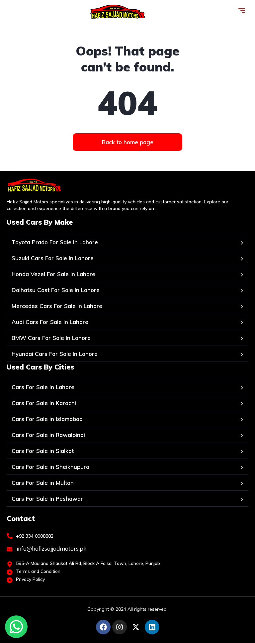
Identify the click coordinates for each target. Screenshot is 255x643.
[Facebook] (103, 627)
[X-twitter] (135, 627)
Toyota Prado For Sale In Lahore (55, 242)
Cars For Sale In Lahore (43, 386)
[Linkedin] (152, 627)
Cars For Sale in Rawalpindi (48, 434)
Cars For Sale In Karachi (44, 402)
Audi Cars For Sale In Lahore (50, 321)
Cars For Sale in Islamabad (47, 418)
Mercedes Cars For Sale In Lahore (57, 305)
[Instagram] (119, 627)
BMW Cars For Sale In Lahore (51, 337)
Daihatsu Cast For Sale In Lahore (56, 289)
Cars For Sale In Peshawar (47, 498)
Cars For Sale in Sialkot (43, 450)
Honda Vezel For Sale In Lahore (53, 273)
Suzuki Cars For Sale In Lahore (53, 258)
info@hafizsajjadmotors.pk (50, 548)
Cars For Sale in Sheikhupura (50, 466)
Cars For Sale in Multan (43, 482)
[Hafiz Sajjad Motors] (117, 12)
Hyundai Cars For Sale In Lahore (55, 353)
